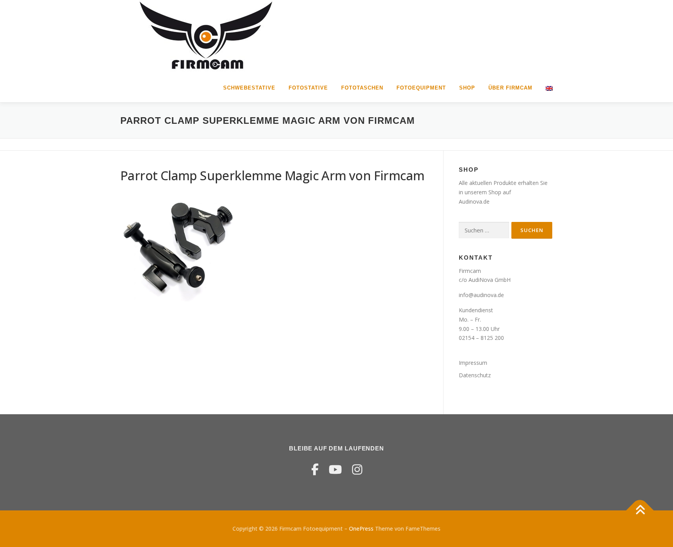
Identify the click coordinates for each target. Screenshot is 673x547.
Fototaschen (362, 88)
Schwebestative (249, 88)
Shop (467, 88)
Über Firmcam (510, 88)
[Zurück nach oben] (640, 510)
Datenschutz (475, 375)
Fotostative (308, 88)
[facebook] (315, 469)
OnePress (361, 528)
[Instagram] (357, 469)
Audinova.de (474, 201)
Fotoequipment (421, 88)
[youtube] (335, 469)
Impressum (473, 362)
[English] (546, 87)
